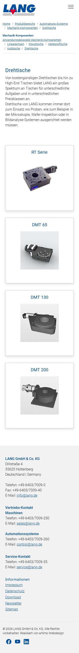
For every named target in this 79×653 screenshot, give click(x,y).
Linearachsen (15, 44)
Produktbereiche (25, 23)
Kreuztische (36, 44)
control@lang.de (29, 544)
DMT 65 (39, 224)
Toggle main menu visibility (71, 6)
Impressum (14, 585)
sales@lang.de (28, 523)
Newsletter (13, 603)
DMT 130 (39, 297)
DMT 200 (39, 369)
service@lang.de (29, 567)
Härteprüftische (57, 44)
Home (6, 23)
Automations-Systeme (54, 23)
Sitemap (11, 609)
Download (13, 597)
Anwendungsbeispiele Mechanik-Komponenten (32, 39)
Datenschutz (15, 591)
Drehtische (49, 27)
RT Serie (39, 152)
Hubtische (13, 48)
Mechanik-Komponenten (22, 27)
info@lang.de (27, 495)
